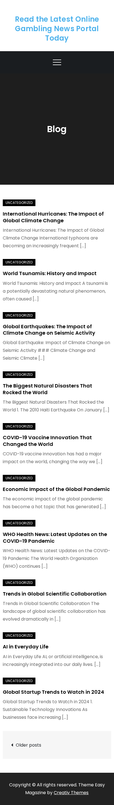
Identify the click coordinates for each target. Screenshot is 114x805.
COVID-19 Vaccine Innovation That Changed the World (47, 440)
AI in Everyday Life (25, 646)
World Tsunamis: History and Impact (50, 273)
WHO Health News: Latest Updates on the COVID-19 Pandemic (55, 537)
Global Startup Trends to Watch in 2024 (53, 691)
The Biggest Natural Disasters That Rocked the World (47, 389)
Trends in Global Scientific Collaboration (55, 593)
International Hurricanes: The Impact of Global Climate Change (53, 217)
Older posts (28, 745)
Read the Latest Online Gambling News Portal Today (57, 28)
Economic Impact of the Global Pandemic (56, 489)
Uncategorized (19, 202)
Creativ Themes (71, 792)
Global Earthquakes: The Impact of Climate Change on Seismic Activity (49, 329)
